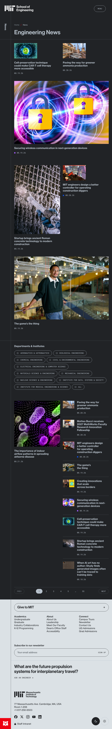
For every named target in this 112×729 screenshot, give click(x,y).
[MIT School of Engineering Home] (19, 8)
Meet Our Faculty (56, 625)
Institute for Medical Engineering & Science (44, 387)
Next (103, 591)
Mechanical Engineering (77, 373)
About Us (51, 619)
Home (16, 25)
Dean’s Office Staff (56, 628)
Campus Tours (86, 619)
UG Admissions (87, 628)
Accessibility (53, 631)
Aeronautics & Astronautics (34, 353)
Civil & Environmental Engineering (71, 360)
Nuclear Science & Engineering (36, 380)
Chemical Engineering (31, 360)
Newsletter (85, 622)
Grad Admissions (88, 631)
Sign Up (102, 652)
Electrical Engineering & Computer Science (43, 366)
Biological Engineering (72, 353)
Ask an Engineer (22, 678)
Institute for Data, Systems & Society (83, 380)
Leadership (52, 622)
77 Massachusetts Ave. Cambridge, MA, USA (38, 704)
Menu (100, 8)
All (80, 387)
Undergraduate (22, 619)
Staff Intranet (24, 724)
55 (83, 591)
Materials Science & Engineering (37, 373)
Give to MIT (25, 607)
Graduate (19, 622)
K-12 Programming (23, 628)
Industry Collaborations (26, 625)
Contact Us (85, 625)
